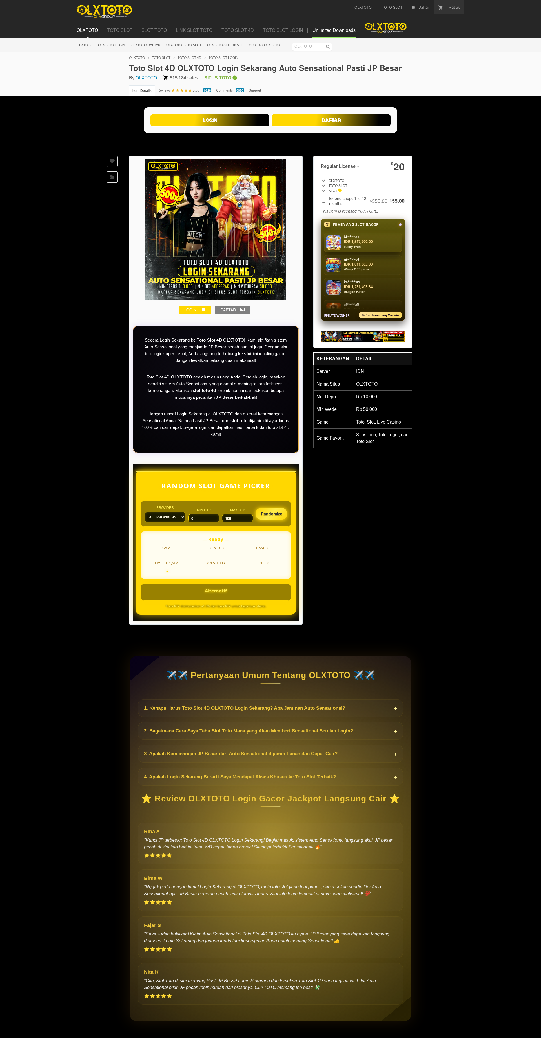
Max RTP (237, 509)
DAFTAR (331, 120)
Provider (165, 507)
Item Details (142, 91)
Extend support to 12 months (367, 201)
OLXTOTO (84, 45)
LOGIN (210, 120)
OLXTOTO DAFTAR (146, 45)
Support (255, 90)
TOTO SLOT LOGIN (223, 58)
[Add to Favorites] (112, 161)
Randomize (271, 513)
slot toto (252, 353)
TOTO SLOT (161, 58)
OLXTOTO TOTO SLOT (183, 45)
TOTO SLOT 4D (189, 58)
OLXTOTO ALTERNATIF (225, 45)
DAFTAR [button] (228, 310)
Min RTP (204, 509)
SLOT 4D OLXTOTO (264, 45)
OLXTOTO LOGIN (111, 45)
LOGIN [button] (190, 310)
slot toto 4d (204, 390)
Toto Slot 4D (209, 340)
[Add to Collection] (112, 177)
